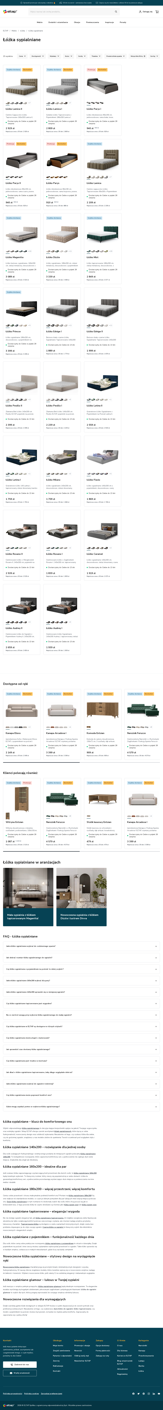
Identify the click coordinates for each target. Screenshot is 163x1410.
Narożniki (143, 1345)
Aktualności (122, 1369)
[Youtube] (159, 1394)
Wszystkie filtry (137, 56)
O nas (119, 1345)
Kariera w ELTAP (124, 1356)
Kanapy (142, 1350)
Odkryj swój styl (81, 1356)
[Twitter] (139, 1394)
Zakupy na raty (102, 1356)
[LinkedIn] (154, 1394)
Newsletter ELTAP (82, 1361)
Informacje (79, 1340)
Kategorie (144, 1340)
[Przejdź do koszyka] (157, 11)
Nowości (78, 1350)
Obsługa (57, 1340)
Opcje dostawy (102, 1345)
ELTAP (5, 31)
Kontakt (56, 1371)
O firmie (121, 1340)
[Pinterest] (144, 1394)
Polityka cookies (31, 1393)
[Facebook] (133, 1394)
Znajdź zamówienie (61, 1350)
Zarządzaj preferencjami (51, 1393)
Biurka (141, 1366)
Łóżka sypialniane (36, 31)
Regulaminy (122, 1374)
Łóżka (22, 31)
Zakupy (99, 1340)
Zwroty (56, 1361)
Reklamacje (58, 1366)
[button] (39, 22)
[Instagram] (149, 1394)
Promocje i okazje (82, 1345)
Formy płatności (103, 1350)
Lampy (141, 1361)
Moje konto (58, 1345)
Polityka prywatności (12, 1393)
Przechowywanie (146, 1356)
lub (87, 1205)
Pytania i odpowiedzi (62, 1356)
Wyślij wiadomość (22, 1373)
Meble (14, 31)
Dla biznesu (122, 1350)
